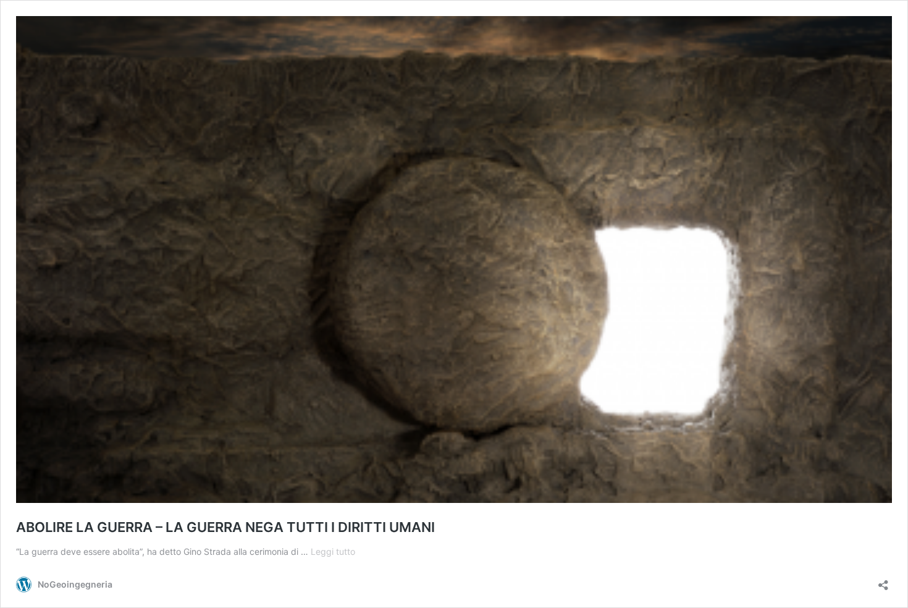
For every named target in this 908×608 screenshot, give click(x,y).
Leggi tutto (333, 551)
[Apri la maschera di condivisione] (883, 581)
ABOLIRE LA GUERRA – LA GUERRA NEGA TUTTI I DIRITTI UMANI (225, 527)
